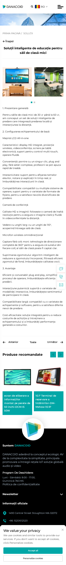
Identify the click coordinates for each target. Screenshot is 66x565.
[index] (33, 429)
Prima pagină (11, 33)
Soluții (28, 33)
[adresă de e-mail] (61, 285)
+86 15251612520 (18, 520)
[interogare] (61, 269)
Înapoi (10, 41)
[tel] (61, 277)
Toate (33, 342)
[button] (31, 102)
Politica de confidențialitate (21, 484)
